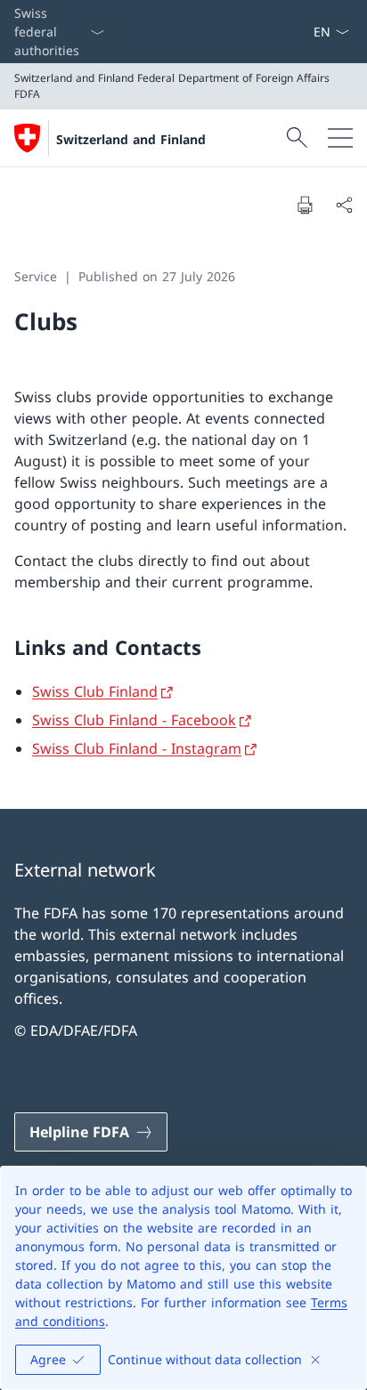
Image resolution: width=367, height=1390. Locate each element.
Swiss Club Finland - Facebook (134, 720)
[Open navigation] (340, 138)
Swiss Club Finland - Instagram (136, 748)
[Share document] (343, 204)
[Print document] (304, 204)
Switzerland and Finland (131, 139)
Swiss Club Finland (95, 691)
